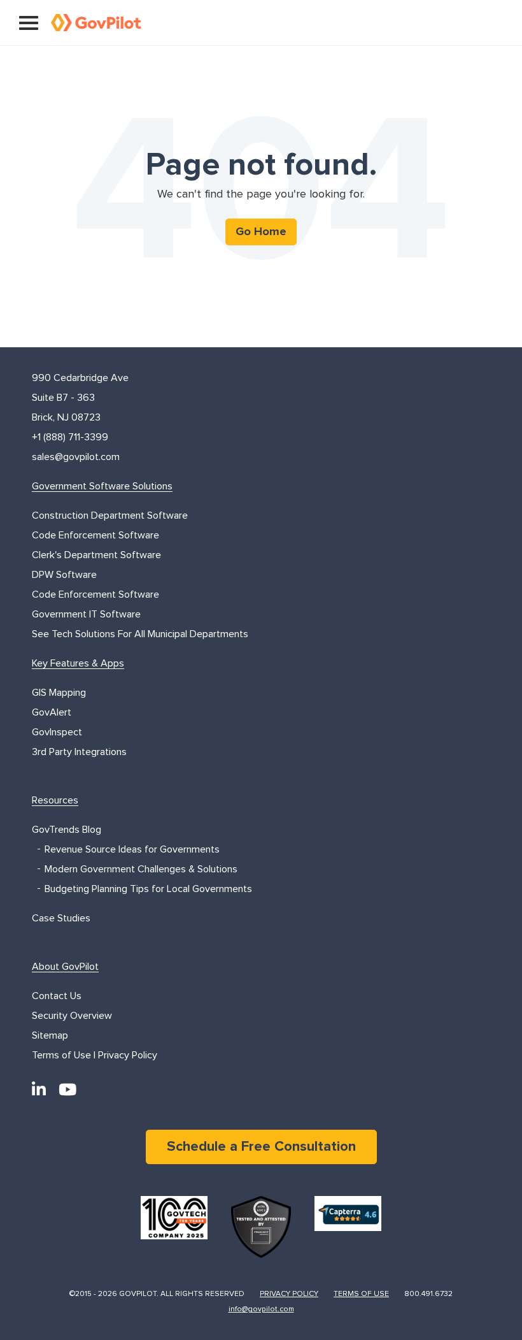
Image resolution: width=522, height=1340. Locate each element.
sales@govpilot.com (76, 457)
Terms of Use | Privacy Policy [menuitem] (94, 1055)
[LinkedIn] (39, 1090)
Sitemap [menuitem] (50, 1035)
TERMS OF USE (361, 1294)
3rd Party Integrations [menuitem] (79, 752)
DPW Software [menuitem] (64, 575)
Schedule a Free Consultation (261, 1147)
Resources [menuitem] (55, 800)
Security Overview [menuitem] (72, 1016)
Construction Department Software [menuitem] (110, 515)
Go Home (261, 232)
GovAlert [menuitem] (51, 712)
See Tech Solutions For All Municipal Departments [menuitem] (140, 634)
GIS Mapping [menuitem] (59, 693)
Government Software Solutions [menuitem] (102, 486)
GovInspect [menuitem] (57, 732)
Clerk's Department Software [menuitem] (96, 555)
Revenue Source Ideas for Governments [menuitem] (132, 849)
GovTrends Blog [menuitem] (66, 830)
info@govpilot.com (261, 1309)
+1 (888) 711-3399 (70, 437)
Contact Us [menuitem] (56, 996)
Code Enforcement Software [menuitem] (95, 535)
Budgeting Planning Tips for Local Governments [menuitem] (148, 889)
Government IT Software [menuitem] (86, 614)
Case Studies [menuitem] (61, 918)
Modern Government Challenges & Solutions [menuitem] (141, 869)
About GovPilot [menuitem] (65, 967)
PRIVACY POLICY (289, 1294)
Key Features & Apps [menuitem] (78, 663)
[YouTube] (67, 1090)
